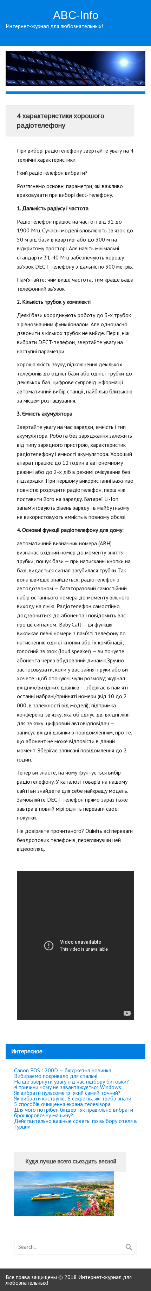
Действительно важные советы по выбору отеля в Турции (75, 1123)
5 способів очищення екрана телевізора (62, 1103)
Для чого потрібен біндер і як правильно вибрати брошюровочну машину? (73, 1112)
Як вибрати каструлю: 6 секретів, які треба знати (72, 1098)
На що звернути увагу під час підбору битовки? (71, 1081)
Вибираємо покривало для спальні (55, 1075)
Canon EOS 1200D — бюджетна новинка (62, 1070)
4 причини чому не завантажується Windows (67, 1087)
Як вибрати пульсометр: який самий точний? (67, 1092)
